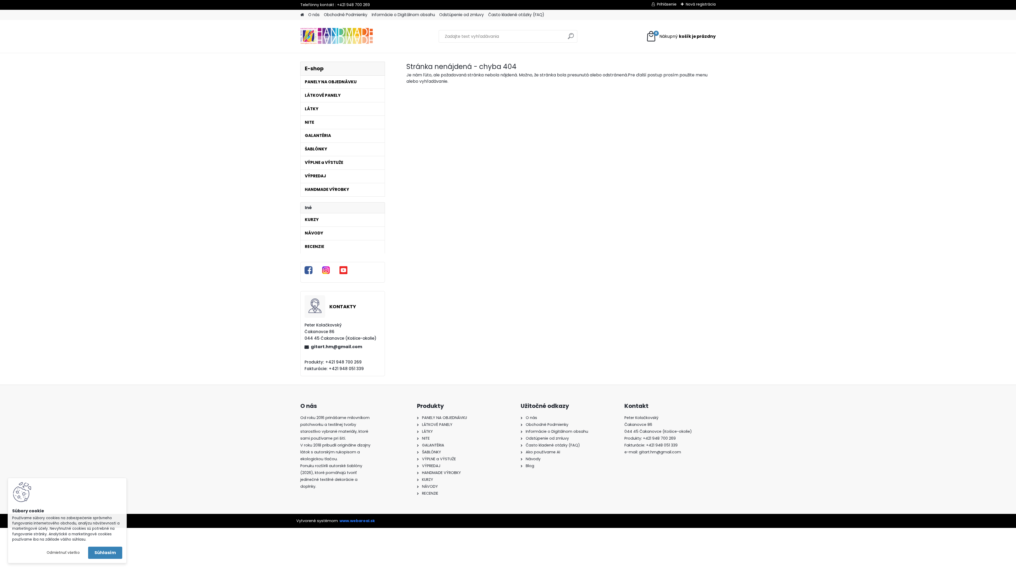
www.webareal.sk (357, 520)
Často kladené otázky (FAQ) (516, 14)
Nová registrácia (701, 4)
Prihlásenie (667, 4)
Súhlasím (105, 553)
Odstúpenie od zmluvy (461, 14)
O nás (314, 14)
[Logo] (336, 36)
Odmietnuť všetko (63, 552)
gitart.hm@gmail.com (336, 347)
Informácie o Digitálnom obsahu (403, 14)
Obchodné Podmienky (346, 14)
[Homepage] (302, 15)
